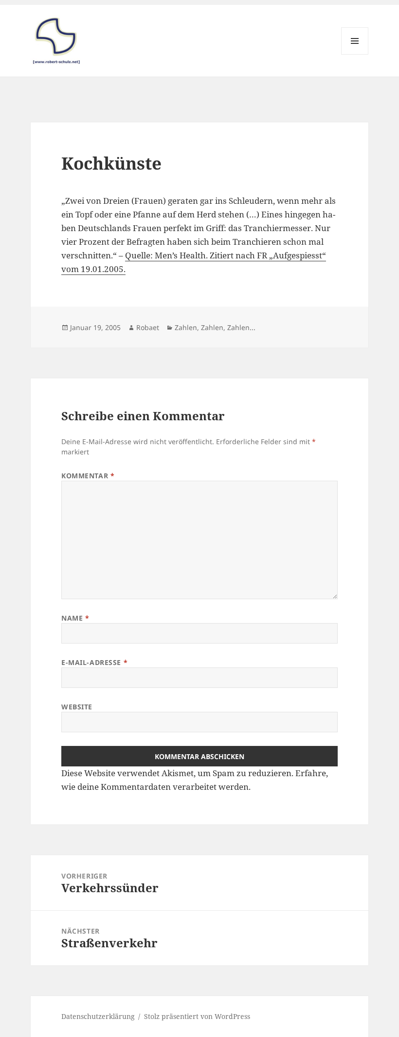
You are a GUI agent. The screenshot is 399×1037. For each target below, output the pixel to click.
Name (75, 618)
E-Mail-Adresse (94, 662)
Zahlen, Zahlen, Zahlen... (215, 327)
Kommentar (87, 475)
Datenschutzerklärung (98, 1016)
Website (76, 706)
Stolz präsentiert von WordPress (197, 1016)
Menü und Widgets (355, 54)
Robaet (147, 327)
